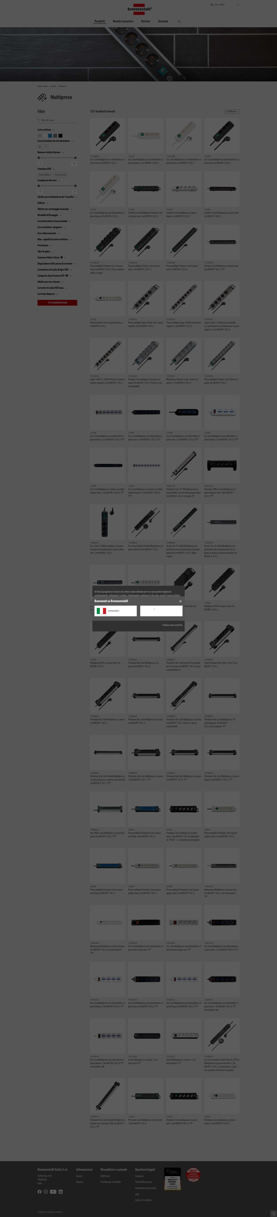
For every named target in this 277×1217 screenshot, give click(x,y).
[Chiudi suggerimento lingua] (180, 601)
